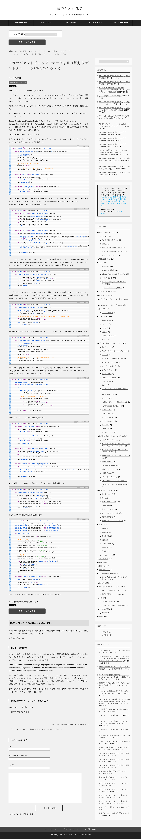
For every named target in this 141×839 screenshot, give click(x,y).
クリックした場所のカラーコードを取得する (69, 724)
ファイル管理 (106, 544)
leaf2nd (105, 773)
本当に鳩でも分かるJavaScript (113, 251)
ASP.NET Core (104, 259)
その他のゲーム (107, 432)
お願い (104, 244)
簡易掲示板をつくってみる (111, 594)
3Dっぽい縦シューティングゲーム (114, 481)
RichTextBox (103, 559)
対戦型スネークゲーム (110, 440)
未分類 (101, 616)
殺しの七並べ (109, 336)
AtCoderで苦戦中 (108, 270)
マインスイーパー (108, 370)
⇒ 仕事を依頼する (16, 638)
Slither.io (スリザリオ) (110, 362)
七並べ (104, 332)
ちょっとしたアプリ (106, 490)
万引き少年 (106, 428)
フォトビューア (107, 494)
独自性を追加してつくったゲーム (111, 436)
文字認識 (105, 498)
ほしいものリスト (95, 22)
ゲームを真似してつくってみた (110, 343)
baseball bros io (109, 711)
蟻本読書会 (106, 266)
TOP (18, 51)
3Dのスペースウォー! (110, 465)
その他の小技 (106, 555)
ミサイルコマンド (108, 417)
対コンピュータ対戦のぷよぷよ (115, 402)
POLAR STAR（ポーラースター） (114, 351)
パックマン (106, 381)
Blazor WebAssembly (107, 573)
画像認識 (105, 532)
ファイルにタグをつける (111, 513)
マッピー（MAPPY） (109, 366)
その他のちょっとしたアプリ (18, 82)
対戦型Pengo (107, 473)
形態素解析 (106, 505)
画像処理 (105, 547)
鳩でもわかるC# (70, 8)
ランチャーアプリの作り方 (109, 715)
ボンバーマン (106, 374)
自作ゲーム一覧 (21, 22)
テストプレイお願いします (109, 807)
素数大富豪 (106, 320)
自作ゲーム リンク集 (27, 42)
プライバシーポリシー (120, 22)
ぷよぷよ (105, 398)
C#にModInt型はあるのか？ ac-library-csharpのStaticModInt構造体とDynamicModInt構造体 (113, 152)
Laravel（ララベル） (109, 601)
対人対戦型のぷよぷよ (112, 406)
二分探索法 (106, 536)
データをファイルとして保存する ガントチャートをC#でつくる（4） (37, 729)
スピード (105, 324)
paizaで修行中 (107, 278)
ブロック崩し (106, 413)
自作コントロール (105, 291)
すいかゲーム (106, 347)
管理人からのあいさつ (107, 232)
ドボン (104, 339)
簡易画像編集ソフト (109, 502)
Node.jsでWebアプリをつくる (110, 586)
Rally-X (104, 385)
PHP (100, 598)
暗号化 (104, 551)
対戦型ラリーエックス (110, 469)
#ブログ (109, 199)
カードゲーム (104, 316)
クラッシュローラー (109, 378)
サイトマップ (46, 22)
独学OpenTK (104, 570)
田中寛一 (116, 749)
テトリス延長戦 (107, 313)
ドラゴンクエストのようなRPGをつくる (114, 813)
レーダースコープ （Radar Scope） (115, 389)
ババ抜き (105, 328)
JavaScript (103, 583)
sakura (125, 669)
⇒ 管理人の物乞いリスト (19, 712)
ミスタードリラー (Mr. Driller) (112, 358)
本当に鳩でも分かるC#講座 (112, 248)
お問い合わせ (71, 22)
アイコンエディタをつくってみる (111, 305)
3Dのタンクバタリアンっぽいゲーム (115, 484)
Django (104, 613)
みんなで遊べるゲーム (110, 240)
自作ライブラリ (105, 295)
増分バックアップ (108, 509)
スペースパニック (108, 394)
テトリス (102, 309)
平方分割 (105, 540)
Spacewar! (105, 425)
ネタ (100, 263)
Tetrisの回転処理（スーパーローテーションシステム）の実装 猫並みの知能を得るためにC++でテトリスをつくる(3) (114, 659)
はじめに (105, 236)
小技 (100, 524)
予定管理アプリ (107, 517)
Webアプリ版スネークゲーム (112, 590)
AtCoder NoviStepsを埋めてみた (114, 274)
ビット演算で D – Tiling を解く (110, 96)
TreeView (102, 562)
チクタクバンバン (108, 421)
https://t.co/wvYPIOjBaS (109, 197)
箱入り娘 (105, 355)
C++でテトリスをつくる (113, 288)
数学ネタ (102, 566)
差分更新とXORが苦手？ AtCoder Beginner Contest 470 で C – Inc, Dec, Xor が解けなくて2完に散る (114, 90)
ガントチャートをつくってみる (113, 605)
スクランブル (106, 410)
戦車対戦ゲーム (107, 462)
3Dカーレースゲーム (109, 477)
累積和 (104, 528)
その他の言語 (104, 609)
